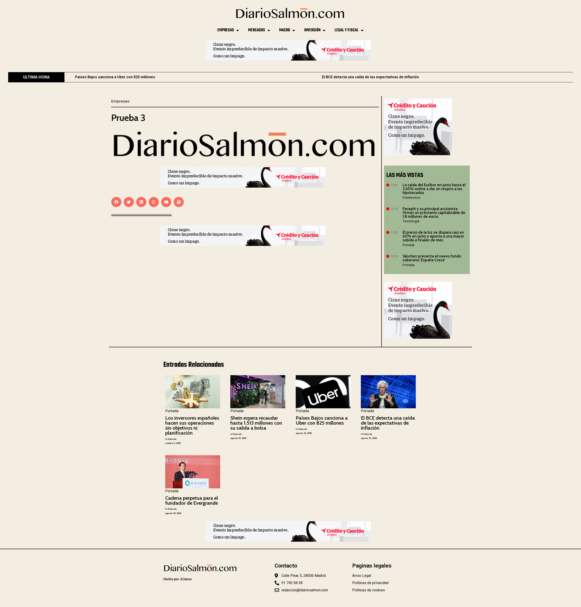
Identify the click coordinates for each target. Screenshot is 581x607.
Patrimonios (411, 197)
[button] (116, 202)
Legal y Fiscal (347, 30)
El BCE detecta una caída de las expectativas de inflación (325, 77)
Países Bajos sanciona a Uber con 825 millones (322, 420)
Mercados (256, 30)
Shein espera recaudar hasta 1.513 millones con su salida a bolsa (256, 423)
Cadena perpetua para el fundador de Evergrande (191, 500)
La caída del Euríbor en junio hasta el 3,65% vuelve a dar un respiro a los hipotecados (434, 189)
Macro (284, 30)
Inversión (312, 30)
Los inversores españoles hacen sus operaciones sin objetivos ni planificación (192, 425)
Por (170, 439)
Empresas (225, 30)
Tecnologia (411, 221)
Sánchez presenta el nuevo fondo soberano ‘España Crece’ (432, 258)
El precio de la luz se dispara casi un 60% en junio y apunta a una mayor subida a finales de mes (433, 236)
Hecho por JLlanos (177, 579)
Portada (408, 245)
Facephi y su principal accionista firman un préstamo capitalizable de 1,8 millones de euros (434, 212)
